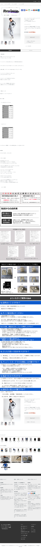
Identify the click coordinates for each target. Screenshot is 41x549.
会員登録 (32, 526)
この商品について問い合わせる (31, 41)
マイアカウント (33, 524)
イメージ (30, 50)
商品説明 (10, 50)
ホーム (25, 18)
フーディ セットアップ (36, 18)
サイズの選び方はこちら (30, 42)
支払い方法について (24, 526)
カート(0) (35, 1)
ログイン (32, 528)
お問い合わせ (33, 531)
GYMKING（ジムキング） (29, 20)
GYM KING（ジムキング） (31, 21)
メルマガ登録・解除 (24, 535)
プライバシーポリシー (24, 533)
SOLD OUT (32, 37)
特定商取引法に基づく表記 (25, 531)
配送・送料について (24, 528)
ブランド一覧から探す (30, 19)
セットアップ (29, 18)
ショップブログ (23, 537)
